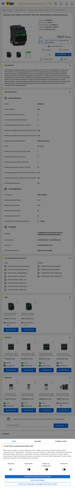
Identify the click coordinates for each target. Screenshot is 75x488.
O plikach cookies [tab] (61, 441)
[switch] (28, 469)
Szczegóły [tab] (37, 441)
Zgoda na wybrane (37, 480)
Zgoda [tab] (14, 441)
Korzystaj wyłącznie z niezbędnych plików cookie (37, 484)
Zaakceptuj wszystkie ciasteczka (37, 476)
